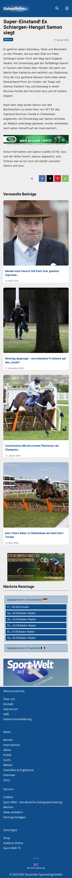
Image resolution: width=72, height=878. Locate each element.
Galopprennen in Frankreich (24, 648)
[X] (50, 178)
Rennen (8, 39)
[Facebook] (42, 178)
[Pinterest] (57, 178)
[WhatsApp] (65, 178)
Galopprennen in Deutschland (25, 599)
